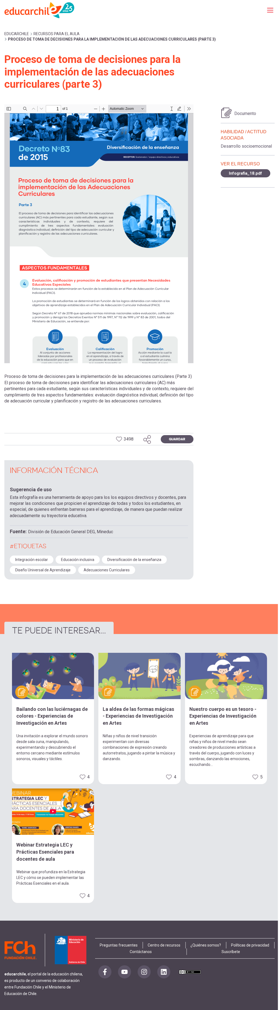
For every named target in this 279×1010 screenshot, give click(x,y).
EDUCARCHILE (16, 34)
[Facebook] (104, 971)
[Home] (39, 10)
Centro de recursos (164, 945)
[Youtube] (124, 971)
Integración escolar (31, 559)
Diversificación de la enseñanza (134, 559)
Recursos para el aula (57, 34)
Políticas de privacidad (250, 945)
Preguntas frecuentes (119, 945)
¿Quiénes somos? (205, 945)
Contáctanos (141, 952)
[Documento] (226, 113)
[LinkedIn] (163, 971)
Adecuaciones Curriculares (107, 570)
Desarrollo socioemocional (246, 146)
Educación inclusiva (77, 559)
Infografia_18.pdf (245, 173)
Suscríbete (231, 952)
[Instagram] (144, 971)
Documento (245, 113)
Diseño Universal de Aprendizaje (43, 570)
